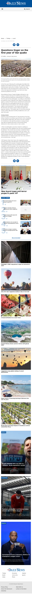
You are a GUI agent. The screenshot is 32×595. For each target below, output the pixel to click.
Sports (23, 575)
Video (3, 577)
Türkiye (8, 38)
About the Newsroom (6, 588)
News (2, 38)
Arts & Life (15, 575)
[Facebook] (14, 44)
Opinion (24, 573)
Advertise (3, 590)
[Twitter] (18, 44)
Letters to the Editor (21, 588)
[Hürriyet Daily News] (16, 3)
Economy (14, 573)
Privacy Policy (4, 587)
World (3, 575)
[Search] (24, 9)
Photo (13, 577)
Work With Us (19, 587)
